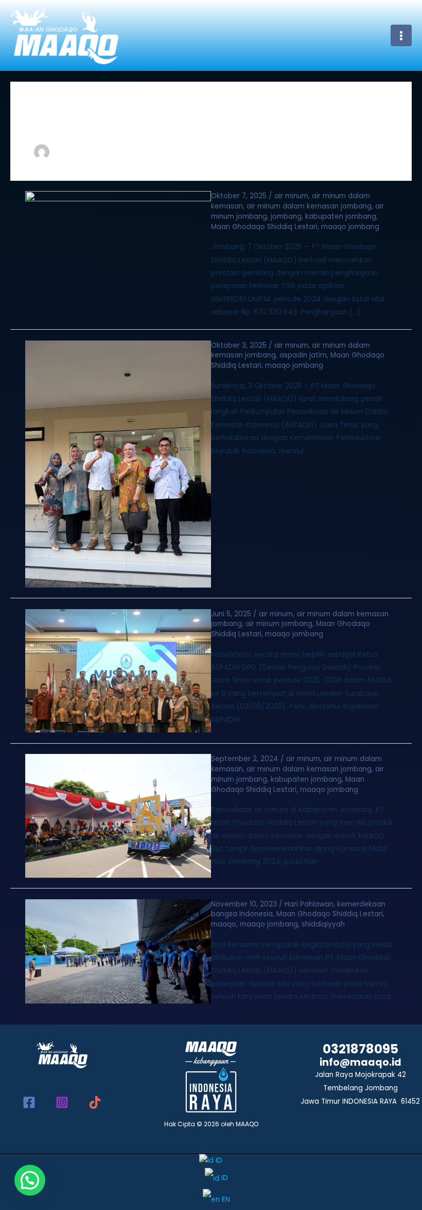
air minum (291, 196)
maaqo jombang (350, 227)
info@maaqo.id (360, 1062)
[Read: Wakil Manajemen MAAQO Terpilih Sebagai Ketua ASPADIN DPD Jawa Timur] (118, 670)
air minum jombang (278, 624)
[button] (29, 1180)
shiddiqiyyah (323, 924)
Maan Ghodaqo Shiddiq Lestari (264, 227)
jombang (286, 216)
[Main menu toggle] (401, 35)
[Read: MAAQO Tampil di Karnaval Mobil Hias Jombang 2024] (118, 815)
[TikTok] (95, 1102)
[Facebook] (29, 1102)
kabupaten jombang (340, 216)
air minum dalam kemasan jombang (309, 206)
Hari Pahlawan (309, 904)
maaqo (223, 924)
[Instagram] (62, 1102)
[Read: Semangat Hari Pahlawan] (118, 951)
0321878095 (360, 1049)
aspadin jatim (303, 355)
